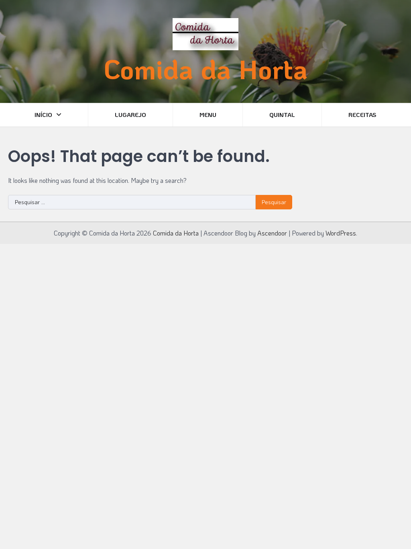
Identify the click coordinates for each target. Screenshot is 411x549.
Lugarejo (130, 115)
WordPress (341, 233)
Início (43, 115)
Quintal (282, 115)
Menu (207, 115)
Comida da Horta (205, 69)
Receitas (362, 115)
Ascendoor (272, 233)
